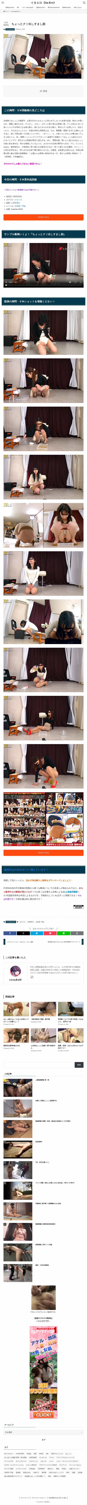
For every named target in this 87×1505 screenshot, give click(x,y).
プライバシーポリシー (39, 1498)
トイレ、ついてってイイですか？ (67, 1461)
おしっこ (68, 1454)
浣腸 (73, 1472)
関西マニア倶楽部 (60, 1476)
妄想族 (18, 1472)
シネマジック (33, 1461)
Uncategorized (10, 29)
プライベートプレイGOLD (48, 1465)
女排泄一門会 (20, 206)
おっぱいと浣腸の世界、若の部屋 (15, 1457)
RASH (41, 1454)
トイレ (51, 1461)
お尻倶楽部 (33, 1457)
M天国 (29, 1454)
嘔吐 (57, 1469)
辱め (49, 1476)
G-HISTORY (20, 1454)
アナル (51, 1457)
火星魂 (80, 1472)
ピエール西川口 (31, 1465)
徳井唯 (44, 1472)
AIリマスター (8, 1454)
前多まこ (51, 1469)
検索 (79, 1065)
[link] (31, 977)
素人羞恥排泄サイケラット (13, 1476)
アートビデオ (8, 1461)
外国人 (64, 1469)
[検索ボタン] (84, 2)
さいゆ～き (43, 1457)
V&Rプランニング (57, 1454)
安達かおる (26, 1472)
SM (47, 1454)
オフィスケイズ (21, 1461)
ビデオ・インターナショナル (14, 1465)
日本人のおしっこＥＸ (56, 1472)
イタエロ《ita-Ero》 (43, 2)
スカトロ (18, 200)
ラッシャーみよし (75, 1465)
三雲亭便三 (15, 203)
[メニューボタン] (2, 2)
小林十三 (36, 1472)
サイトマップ (25, 1498)
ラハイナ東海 (8, 1469)
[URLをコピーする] (77, 933)
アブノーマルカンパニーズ (65, 1457)
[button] (10, 933)
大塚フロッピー (74, 1469)
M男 (35, 1454)
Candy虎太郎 (15, 980)
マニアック (63, 1465)
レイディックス (21, 1469)
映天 (67, 1472)
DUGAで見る (43, 217)
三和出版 (32, 1469)
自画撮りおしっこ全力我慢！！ (35, 1476)
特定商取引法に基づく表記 (57, 1498)
